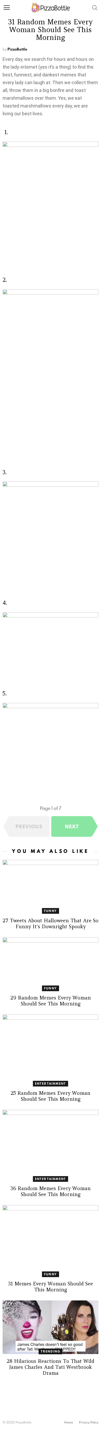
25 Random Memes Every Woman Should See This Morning (50, 1096)
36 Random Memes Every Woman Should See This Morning (50, 1191)
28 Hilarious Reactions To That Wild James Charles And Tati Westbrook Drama (50, 1367)
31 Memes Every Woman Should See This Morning (50, 1286)
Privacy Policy (88, 1422)
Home (68, 1422)
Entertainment (50, 1083)
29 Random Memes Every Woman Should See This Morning (50, 1001)
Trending (51, 1351)
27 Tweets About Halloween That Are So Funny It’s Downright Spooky (50, 923)
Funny (50, 911)
